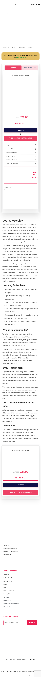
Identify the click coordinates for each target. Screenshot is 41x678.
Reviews (30, 47)
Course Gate (9, 672)
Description (6, 47)
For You (13, 68)
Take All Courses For (20, 138)
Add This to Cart (21, 57)
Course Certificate (11, 152)
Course (14, 13)
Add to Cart (20, 123)
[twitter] (30, 675)
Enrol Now (20, 130)
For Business (30, 68)
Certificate (22, 47)
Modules (14, 47)
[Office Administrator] (20, 104)
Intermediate (10, 149)
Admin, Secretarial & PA (26, 13)
